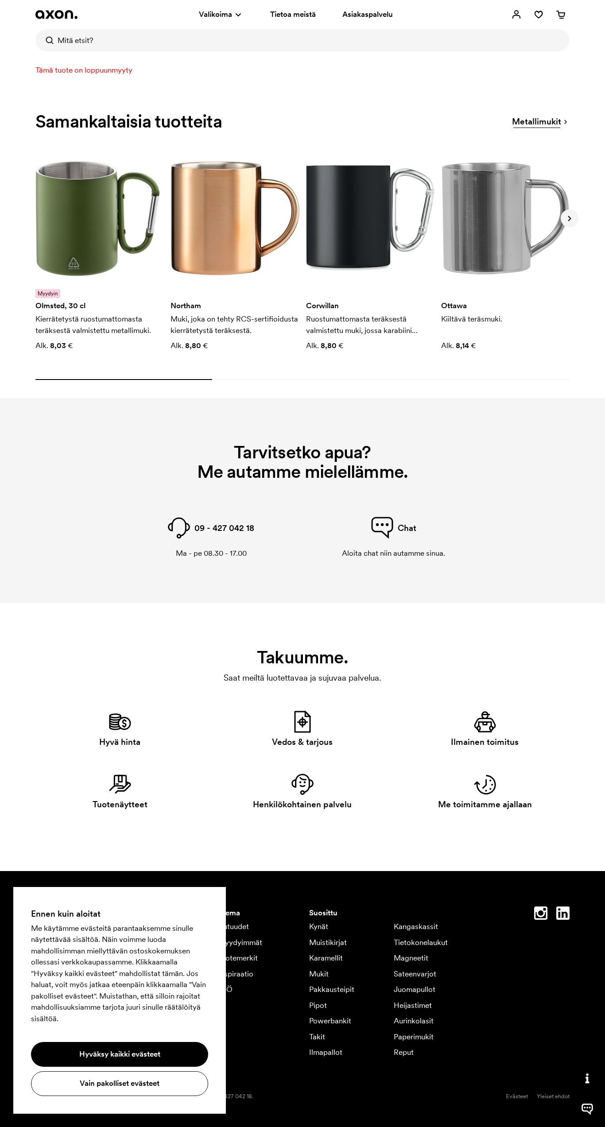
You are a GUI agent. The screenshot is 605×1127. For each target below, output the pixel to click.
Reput (404, 1052)
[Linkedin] (563, 914)
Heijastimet (413, 1005)
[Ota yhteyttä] (587, 1078)
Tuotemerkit (238, 958)
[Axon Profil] (56, 14)
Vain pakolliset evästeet (119, 1083)
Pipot (318, 1005)
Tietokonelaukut (421, 942)
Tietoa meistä (293, 14)
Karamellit (326, 958)
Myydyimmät (240, 942)
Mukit (319, 974)
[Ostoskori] (561, 14)
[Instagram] (540, 914)
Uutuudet (233, 926)
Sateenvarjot (415, 974)
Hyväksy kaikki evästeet (119, 1054)
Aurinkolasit (414, 1021)
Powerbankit (330, 1021)
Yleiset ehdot (553, 1096)
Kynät (318, 926)
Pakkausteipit (331, 989)
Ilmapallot (325, 1052)
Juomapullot (414, 989)
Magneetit (411, 958)
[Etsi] (46, 40)
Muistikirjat (328, 942)
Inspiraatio (235, 974)
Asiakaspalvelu (367, 14)
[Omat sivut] (516, 14)
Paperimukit (414, 1037)
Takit (317, 1037)
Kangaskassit (416, 926)
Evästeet (517, 1096)
